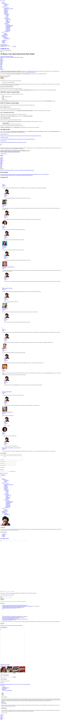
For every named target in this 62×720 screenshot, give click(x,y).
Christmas (7, 22)
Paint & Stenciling (9, 26)
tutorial (33, 170)
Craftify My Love (4, 48)
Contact (5, 5)
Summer (7, 15)
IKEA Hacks (6, 10)
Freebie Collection (5, 511)
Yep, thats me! (2, 527)
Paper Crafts (8, 28)
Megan (3, 432)
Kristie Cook (4, 204)
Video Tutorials (6, 31)
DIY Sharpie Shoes (3, 140)
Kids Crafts (6, 11)
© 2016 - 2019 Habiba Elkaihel (25, 684)
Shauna (3, 184)
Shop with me (4, 36)
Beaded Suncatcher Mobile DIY (7, 619)
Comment (1, 459)
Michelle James (4, 246)
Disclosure (18, 684)
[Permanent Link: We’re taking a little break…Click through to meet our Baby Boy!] (6, 615)
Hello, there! (4, 3)
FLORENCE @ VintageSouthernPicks (8, 266)
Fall (6, 16)
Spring (7, 14)
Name (1, 461)
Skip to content (2, 0)
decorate (1, 170)
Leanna (3, 226)
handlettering (8, 27)
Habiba (12, 56)
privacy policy (5, 594)
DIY (4, 170)
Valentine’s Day (8, 19)
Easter (7, 20)
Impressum (2, 684)
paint (20, 170)
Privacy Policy (13, 684)
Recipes (5, 33)
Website (1, 465)
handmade (11, 170)
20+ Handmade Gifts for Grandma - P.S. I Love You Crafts (11, 447)
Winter (7, 17)
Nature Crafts (8, 30)
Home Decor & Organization (8, 8)
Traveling (5, 34)
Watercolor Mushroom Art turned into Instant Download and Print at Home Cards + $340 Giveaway (17, 606)
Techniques (6, 23)
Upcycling (7, 24)
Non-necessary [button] (3, 707)
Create (3, 6)
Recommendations (7, 38)
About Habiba (6, 4)
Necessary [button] (3, 701)
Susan (3, 369)
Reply (3, 186)
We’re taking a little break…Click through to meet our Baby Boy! (12, 616)
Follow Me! (2, 682)
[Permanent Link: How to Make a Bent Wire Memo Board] (13, 617)
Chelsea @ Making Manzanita (7, 391)
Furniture (5, 9)
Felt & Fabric (8, 29)
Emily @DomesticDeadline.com (7, 412)
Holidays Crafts (6, 18)
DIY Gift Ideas (6, 7)
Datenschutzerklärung (7, 684)
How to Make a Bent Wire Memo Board (8, 618)
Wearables (5, 12)
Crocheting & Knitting (9, 25)
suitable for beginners (28, 170)
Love (3, 32)
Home (3, 2)
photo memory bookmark (31, 72)
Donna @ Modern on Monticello (7, 288)
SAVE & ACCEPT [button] (4, 712)
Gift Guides (6, 37)
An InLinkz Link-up (3, 153)
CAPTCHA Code (12, 471)
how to (14, 170)
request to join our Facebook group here (11, 151)
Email (1, 463)
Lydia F (3, 349)
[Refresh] (2, 469)
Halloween (8, 21)
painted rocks (23, 170)
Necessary (4, 702)
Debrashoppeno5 (5, 308)
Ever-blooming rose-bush (4, 137)
